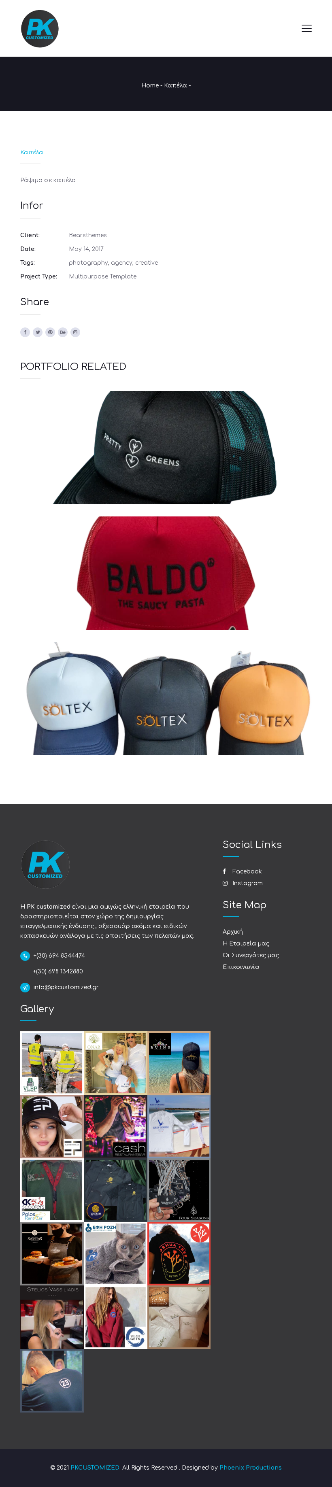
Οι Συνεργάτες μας (251, 955)
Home (150, 86)
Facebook (246, 872)
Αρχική (233, 932)
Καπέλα (175, 86)
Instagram (247, 883)
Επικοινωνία (241, 967)
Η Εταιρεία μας (246, 944)
